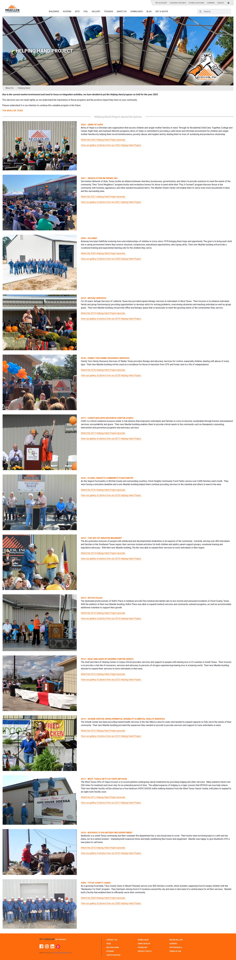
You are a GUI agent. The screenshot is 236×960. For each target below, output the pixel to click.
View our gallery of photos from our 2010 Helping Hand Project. (111, 853)
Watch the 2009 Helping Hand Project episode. (103, 898)
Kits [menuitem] (77, 11)
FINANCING (142, 947)
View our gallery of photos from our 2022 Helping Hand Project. (111, 145)
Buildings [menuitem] (54, 11)
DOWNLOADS (143, 940)
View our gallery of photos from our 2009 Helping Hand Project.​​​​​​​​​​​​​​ (111, 903)
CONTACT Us (111, 940)
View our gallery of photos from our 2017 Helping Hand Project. (111, 438)
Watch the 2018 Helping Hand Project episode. (103, 370)
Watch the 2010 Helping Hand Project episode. (103, 847)
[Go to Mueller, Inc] (12, 9)
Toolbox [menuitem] (108, 11)
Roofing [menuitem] (67, 11)
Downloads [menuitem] (136, 11)
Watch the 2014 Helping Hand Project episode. (103, 613)
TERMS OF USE (175, 951)
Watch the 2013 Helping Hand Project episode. (103, 674)
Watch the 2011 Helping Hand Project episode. (103, 797)
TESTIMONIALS (175, 947)
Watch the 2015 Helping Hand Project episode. (103, 553)
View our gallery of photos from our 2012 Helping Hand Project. (111, 736)
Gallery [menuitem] (96, 11)
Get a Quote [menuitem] (161, 11)
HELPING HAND (112, 947)
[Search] (200, 11)
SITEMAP (110, 951)
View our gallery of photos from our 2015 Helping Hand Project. (111, 558)
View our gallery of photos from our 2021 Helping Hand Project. (111, 202)
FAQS (108, 944)
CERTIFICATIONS (113, 955)
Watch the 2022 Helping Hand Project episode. (103, 139)
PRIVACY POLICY (145, 951)
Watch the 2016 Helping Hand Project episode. (103, 490)
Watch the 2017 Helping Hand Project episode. (103, 433)
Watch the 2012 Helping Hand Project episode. (103, 730)
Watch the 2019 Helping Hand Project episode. (103, 313)
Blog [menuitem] (149, 11)
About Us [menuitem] (122, 11)
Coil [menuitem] (85, 11)
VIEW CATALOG (144, 944)
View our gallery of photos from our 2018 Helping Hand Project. (111, 375)
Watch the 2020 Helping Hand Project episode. (103, 253)
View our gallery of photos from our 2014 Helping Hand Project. (111, 618)
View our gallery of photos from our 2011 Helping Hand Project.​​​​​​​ (111, 802)
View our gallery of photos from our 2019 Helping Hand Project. (111, 318)
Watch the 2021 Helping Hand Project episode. (103, 196)
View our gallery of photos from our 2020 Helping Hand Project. (111, 258)
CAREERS (173, 944)
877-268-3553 (60, 939)
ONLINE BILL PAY (176, 940)
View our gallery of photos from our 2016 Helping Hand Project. (111, 495)
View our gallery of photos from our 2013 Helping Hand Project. (111, 679)
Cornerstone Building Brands (61, 952)
